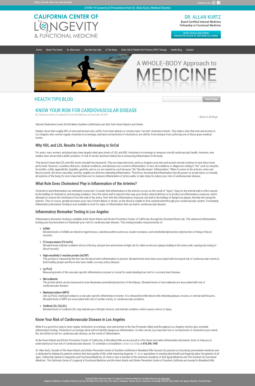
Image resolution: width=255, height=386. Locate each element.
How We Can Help (92, 49)
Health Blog (176, 49)
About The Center (54, 49)
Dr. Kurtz (138, 353)
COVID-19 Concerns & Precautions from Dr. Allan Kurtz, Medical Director (127, 8)
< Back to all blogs (208, 117)
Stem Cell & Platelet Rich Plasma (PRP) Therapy (144, 49)
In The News (111, 49)
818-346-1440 (47, 2)
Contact (190, 49)
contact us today (131, 343)
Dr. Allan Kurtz (73, 49)
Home (39, 49)
